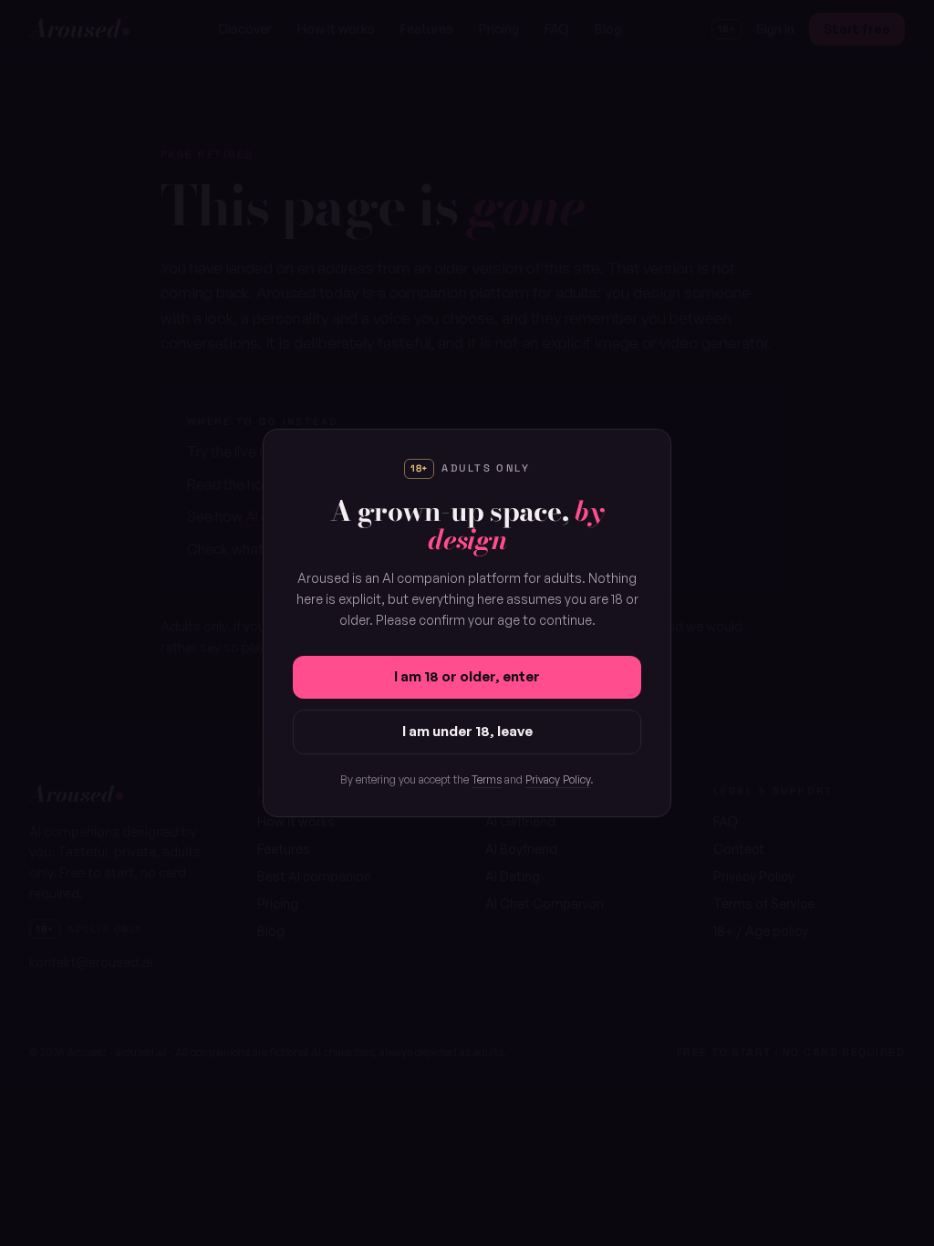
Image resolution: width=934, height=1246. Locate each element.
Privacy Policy (557, 779)
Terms (487, 779)
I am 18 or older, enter (467, 676)
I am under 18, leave (467, 731)
